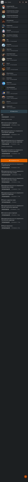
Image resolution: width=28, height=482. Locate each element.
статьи (9, 2)
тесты (5, 2)
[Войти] (23, 2)
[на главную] (2, 2)
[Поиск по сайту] (19, 2)
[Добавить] (25, 476)
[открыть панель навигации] (26, 2)
